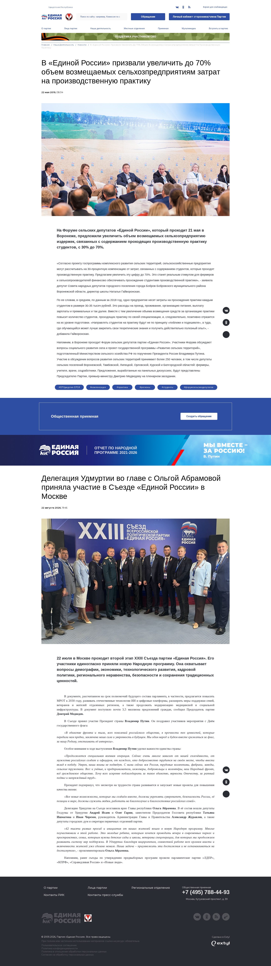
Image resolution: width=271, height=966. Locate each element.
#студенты (167, 387)
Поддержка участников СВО (135, 36)
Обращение (148, 16)
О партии (46, 28)
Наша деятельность (100, 28)
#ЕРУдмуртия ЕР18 (69, 387)
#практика (122, 387)
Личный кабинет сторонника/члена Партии (199, 16)
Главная (45, 45)
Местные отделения (134, 28)
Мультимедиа (189, 28)
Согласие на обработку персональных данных (67, 954)
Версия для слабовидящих (215, 7)
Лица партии (70, 28)
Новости (82, 45)
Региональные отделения (151, 887)
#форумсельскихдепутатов (198, 387)
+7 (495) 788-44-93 (206, 892)
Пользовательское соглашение (59, 945)
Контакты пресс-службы (105, 895)
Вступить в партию (218, 28)
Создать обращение (199, 416)
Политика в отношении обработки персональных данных (73, 951)
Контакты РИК (54, 895)
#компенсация (98, 387)
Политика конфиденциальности (59, 948)
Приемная (163, 28)
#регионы (145, 387)
